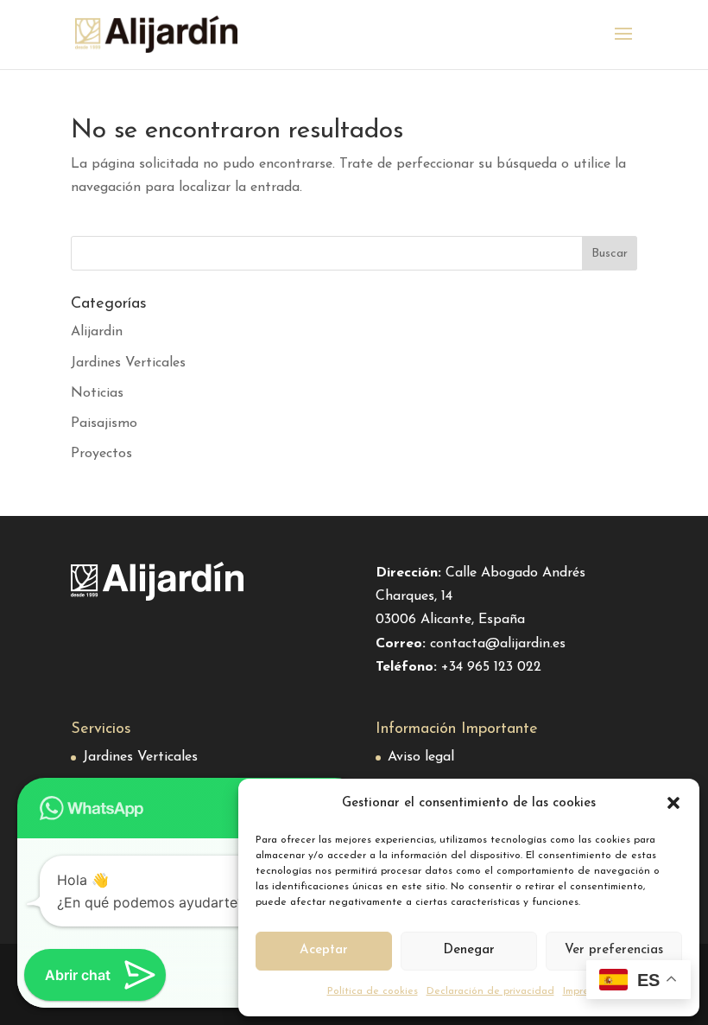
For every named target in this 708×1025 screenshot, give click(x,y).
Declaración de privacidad (490, 991)
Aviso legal (421, 757)
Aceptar (324, 950)
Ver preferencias (614, 950)
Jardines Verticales (128, 363)
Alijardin (97, 332)
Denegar (469, 950)
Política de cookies (372, 991)
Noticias (97, 393)
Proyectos (101, 454)
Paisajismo (104, 423)
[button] (673, 803)
